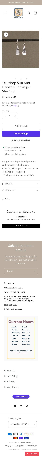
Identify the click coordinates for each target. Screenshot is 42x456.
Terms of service (14, 450)
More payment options (21, 140)
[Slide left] (15, 78)
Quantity (5, 111)
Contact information (29, 450)
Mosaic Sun (19, 442)
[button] (5, 13)
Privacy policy (19, 446)
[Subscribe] (34, 271)
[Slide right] (26, 78)
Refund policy (31, 446)
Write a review (21, 226)
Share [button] (7, 199)
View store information (15, 154)
